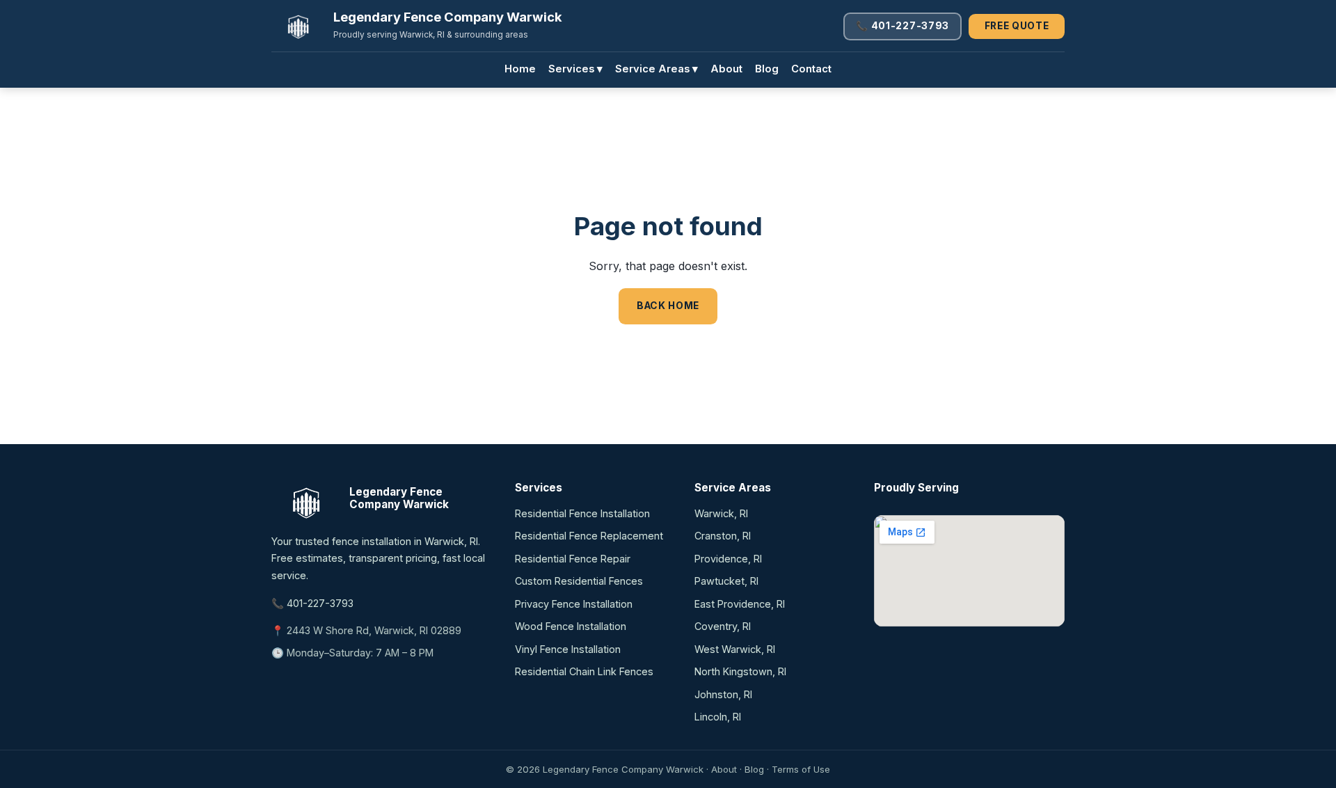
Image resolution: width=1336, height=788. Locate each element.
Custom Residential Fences (579, 581)
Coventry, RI (722, 626)
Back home (668, 305)
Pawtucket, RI (726, 581)
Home (520, 69)
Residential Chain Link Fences (584, 671)
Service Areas (656, 69)
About (726, 69)
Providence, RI (728, 559)
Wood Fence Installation (570, 626)
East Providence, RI (739, 604)
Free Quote (1017, 25)
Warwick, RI (721, 513)
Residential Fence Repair (572, 559)
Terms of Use (801, 769)
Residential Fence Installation (582, 513)
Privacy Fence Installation (574, 604)
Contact (811, 69)
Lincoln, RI (717, 717)
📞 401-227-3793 (902, 25)
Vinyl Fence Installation (568, 649)
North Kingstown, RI (740, 671)
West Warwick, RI (734, 649)
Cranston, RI (722, 536)
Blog (767, 69)
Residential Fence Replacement (589, 536)
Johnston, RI (723, 694)
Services (575, 69)
